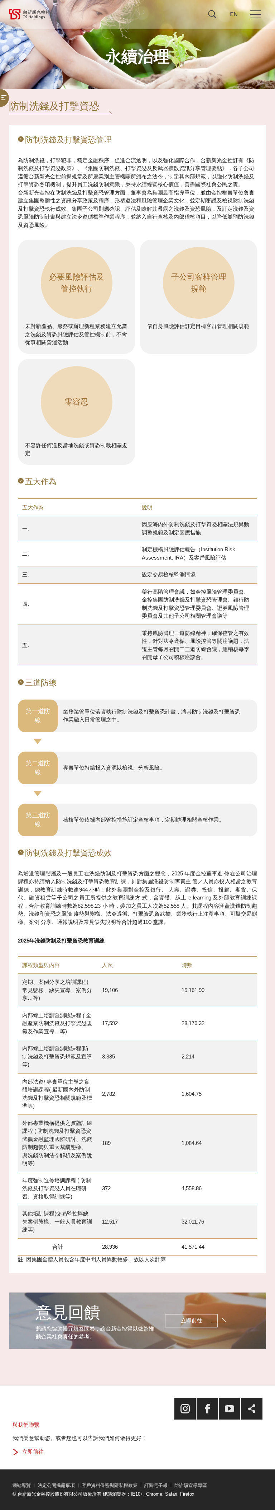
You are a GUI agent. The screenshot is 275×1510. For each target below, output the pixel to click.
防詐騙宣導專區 (190, 1485)
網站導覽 (21, 1485)
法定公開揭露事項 (56, 1485)
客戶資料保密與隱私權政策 (110, 1485)
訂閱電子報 (156, 1485)
